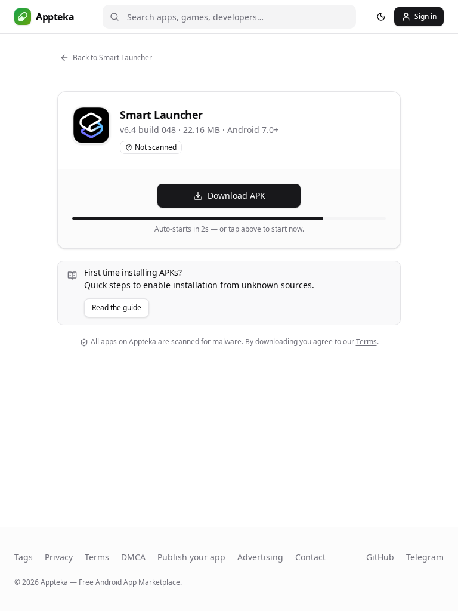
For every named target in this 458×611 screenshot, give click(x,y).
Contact (310, 557)
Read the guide (116, 308)
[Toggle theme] (381, 16)
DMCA (133, 557)
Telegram (425, 557)
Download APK (236, 195)
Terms (366, 342)
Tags (23, 557)
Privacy (59, 557)
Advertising (260, 557)
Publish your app (191, 557)
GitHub (380, 557)
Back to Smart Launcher (112, 58)
